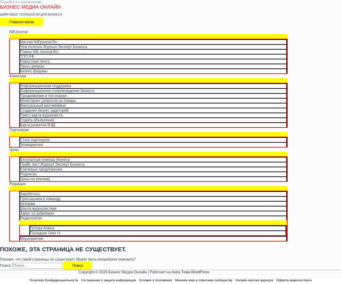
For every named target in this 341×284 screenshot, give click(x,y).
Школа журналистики (38, 208)
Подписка (28, 174)
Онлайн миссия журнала (254, 280)
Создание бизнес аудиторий (44, 110)
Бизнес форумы (34, 71)
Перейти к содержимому (21, 2)
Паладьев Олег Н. (45, 233)
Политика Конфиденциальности (53, 280)
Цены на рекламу (35, 179)
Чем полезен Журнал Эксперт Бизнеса (53, 47)
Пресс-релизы (32, 66)
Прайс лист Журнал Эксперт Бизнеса (52, 164)
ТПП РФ (27, 56)
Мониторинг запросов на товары (48, 101)
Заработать (30, 194)
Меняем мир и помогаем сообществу (203, 280)
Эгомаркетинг (32, 145)
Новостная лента (35, 61)
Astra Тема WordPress (190, 272)
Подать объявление (37, 120)
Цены (14, 150)
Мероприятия (31, 239)
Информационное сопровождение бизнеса (57, 91)
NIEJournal (18, 32)
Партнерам (19, 130)
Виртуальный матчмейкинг (43, 105)
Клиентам (17, 76)
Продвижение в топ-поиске (43, 96)
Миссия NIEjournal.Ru (38, 42)
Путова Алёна (42, 228)
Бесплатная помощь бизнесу (45, 159)
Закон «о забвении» (37, 213)
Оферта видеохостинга (294, 280)
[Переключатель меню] (148, 36)
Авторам (27, 204)
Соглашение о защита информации (108, 280)
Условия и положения (155, 280)
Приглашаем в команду (40, 199)
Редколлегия (31, 218)
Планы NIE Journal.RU (39, 52)
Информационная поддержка (45, 86)
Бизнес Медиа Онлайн (30, 7)
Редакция (17, 184)
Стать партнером (35, 140)
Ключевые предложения (41, 169)
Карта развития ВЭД (37, 125)
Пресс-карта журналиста (41, 115)
